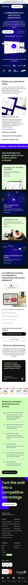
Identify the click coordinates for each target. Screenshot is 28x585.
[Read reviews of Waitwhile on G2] (8, 571)
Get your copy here (21, 2)
